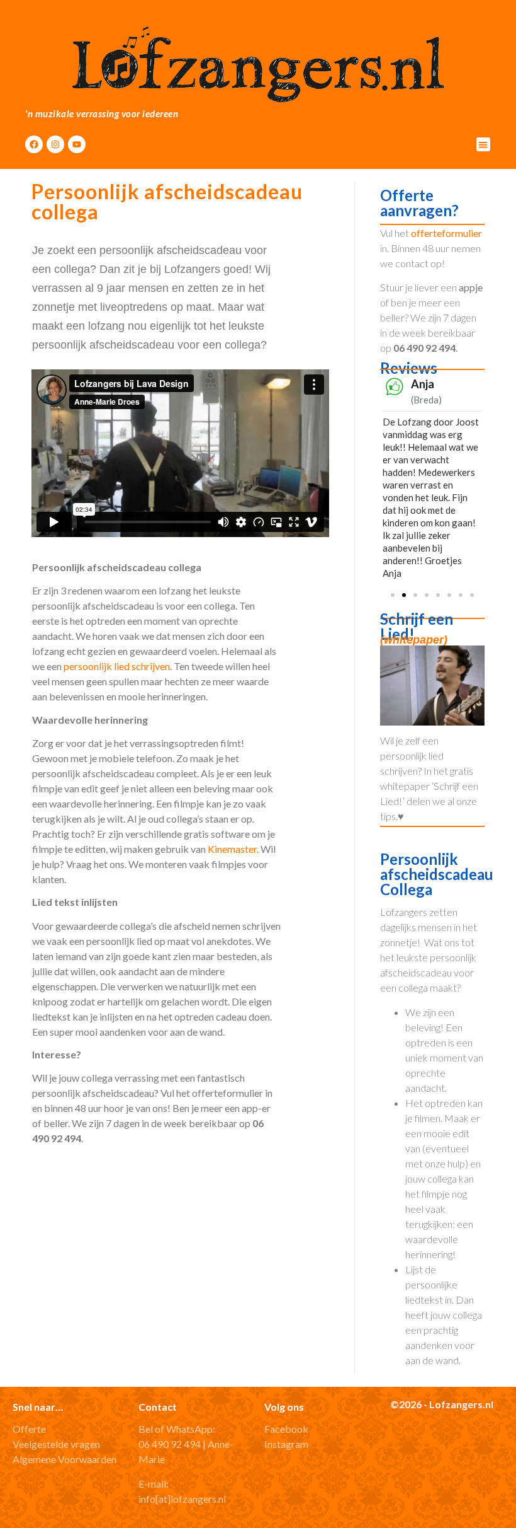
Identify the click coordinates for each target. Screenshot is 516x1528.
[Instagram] (55, 144)
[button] (483, 144)
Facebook (286, 1429)
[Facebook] (34, 144)
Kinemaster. (233, 849)
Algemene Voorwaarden (64, 1459)
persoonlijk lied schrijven (117, 666)
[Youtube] (77, 144)
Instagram (286, 1444)
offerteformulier (446, 233)
